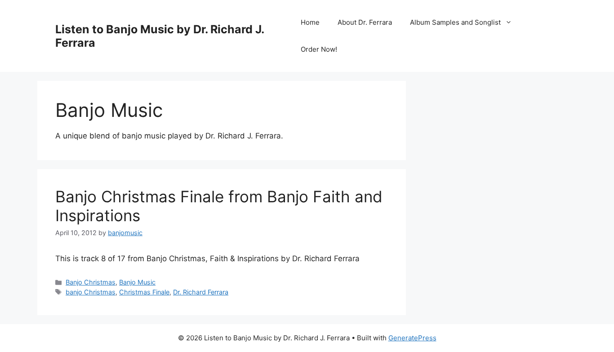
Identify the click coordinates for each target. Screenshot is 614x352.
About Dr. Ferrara (365, 22)
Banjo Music (137, 282)
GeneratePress (412, 338)
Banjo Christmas (91, 282)
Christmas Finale (144, 292)
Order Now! (319, 49)
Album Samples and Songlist (455, 22)
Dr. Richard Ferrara (200, 292)
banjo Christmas (91, 292)
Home (310, 22)
